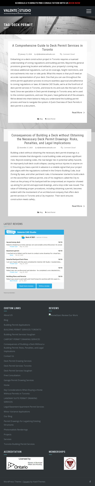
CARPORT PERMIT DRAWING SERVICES (22, 339)
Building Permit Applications (17, 325)
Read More (77, 112)
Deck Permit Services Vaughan (18, 370)
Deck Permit (51, 119)
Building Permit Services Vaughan (19, 334)
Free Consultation (12, 375)
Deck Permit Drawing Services (18, 361)
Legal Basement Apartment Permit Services (24, 406)
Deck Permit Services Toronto (18, 365)
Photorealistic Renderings (16, 429)
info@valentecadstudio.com (45, 54)
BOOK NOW (74, 3)
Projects (7, 434)
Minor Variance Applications (17, 411)
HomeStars (12, 292)
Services (7, 439)
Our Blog (8, 416)
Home (6, 385)
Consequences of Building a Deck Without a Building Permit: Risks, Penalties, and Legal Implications (24, 348)
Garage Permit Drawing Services (19, 380)
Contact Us (9, 356)
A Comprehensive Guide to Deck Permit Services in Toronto (47, 47)
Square (26, 481)
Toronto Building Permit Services (19, 444)
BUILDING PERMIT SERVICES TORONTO (22, 329)
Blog (41, 119)
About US (8, 315)
